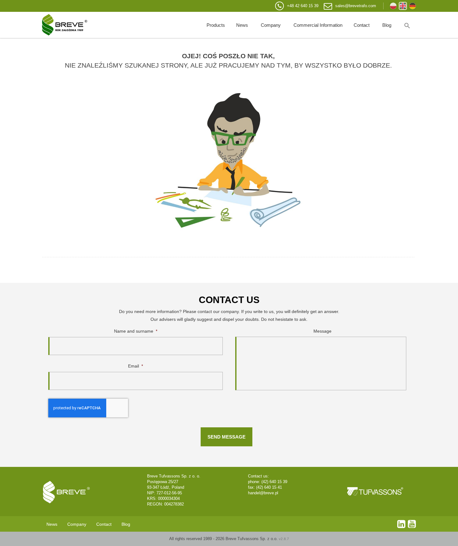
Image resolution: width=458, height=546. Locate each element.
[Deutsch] (412, 5)
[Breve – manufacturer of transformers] (64, 25)
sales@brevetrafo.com (355, 5)
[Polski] (393, 5)
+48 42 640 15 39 (302, 5)
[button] (407, 25)
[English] (402, 5)
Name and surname (135, 331)
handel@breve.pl (263, 493)
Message (322, 331)
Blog (386, 25)
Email (135, 365)
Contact (362, 25)
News (242, 25)
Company (271, 25)
